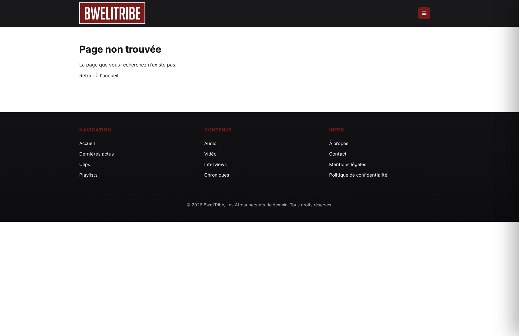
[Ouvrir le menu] (424, 13)
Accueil (87, 143)
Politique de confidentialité (358, 175)
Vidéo (210, 154)
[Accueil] (112, 13)
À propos (338, 143)
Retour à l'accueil (98, 75)
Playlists (88, 175)
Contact (338, 154)
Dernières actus (96, 154)
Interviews (215, 164)
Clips (84, 164)
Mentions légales (347, 164)
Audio (210, 143)
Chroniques (216, 175)
